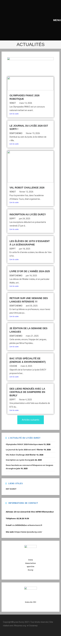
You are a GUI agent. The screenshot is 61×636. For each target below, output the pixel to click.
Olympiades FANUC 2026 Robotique (22, 444)
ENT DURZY (11, 489)
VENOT (13, 103)
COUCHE (13, 366)
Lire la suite (14, 113)
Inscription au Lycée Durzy (28, 214)
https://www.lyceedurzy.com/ (28, 532)
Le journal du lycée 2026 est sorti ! (21, 449)
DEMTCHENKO (16, 133)
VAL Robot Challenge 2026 (27, 187)
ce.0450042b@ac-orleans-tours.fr (27, 525)
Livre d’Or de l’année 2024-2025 (30, 271)
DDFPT (13, 218)
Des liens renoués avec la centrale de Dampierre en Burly (27, 392)
